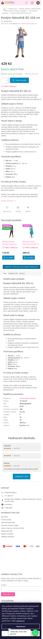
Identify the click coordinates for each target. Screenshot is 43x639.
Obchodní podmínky (8, 522)
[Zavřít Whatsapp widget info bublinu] (9, 629)
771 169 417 (8, 496)
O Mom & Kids (6, 520)
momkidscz (8, 504)
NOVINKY (4, 517)
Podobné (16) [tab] (13, 273)
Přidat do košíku (21, 80)
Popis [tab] (5, 273)
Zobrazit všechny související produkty (21, 267)
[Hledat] (26, 3)
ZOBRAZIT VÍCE (21, 476)
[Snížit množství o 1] (9, 81)
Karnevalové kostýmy (28, 398)
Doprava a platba (7, 534)
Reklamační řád (6, 531)
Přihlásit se (8, 594)
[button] (35, 632)
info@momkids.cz (10, 493)
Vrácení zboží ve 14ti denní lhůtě (12, 528)
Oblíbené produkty (7, 537)
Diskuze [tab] (22, 273)
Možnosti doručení (31, 74)
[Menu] (38, 3)
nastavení (20, 621)
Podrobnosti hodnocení (29, 24)
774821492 (8, 508)
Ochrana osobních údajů (9, 525)
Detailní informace (7, 201)
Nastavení (20, 626)
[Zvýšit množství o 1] (9, 79)
